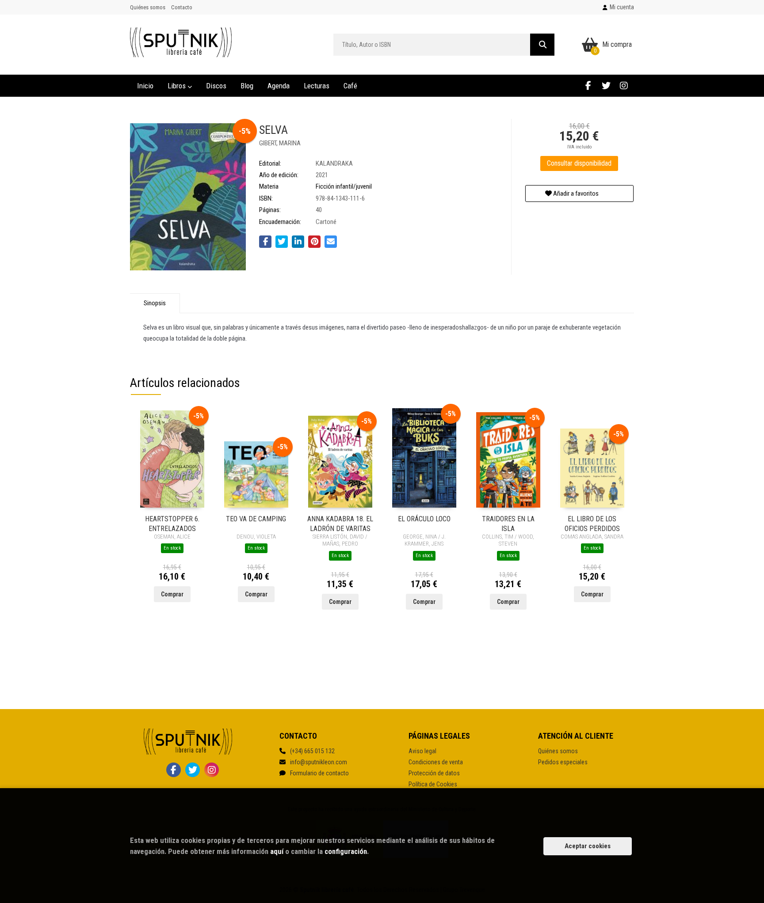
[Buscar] (542, 45)
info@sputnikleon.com (318, 762)
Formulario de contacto (319, 773)
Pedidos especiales (563, 762)
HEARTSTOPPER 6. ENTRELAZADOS (172, 523)
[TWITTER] (606, 85)
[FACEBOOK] (588, 85)
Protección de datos (434, 773)
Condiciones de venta (436, 762)
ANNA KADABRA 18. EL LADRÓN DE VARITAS (340, 523)
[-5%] (172, 459)
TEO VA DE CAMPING (256, 519)
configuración (346, 851)
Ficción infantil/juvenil (344, 186)
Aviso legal (422, 751)
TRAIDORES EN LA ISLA (508, 523)
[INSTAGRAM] (623, 85)
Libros (177, 85)
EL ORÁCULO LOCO (424, 519)
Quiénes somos (147, 7)
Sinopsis (155, 303)
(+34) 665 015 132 (312, 751)
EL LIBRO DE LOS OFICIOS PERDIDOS (592, 523)
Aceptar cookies (588, 846)
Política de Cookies (433, 784)
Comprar (172, 594)
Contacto (181, 7)
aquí (276, 851)
